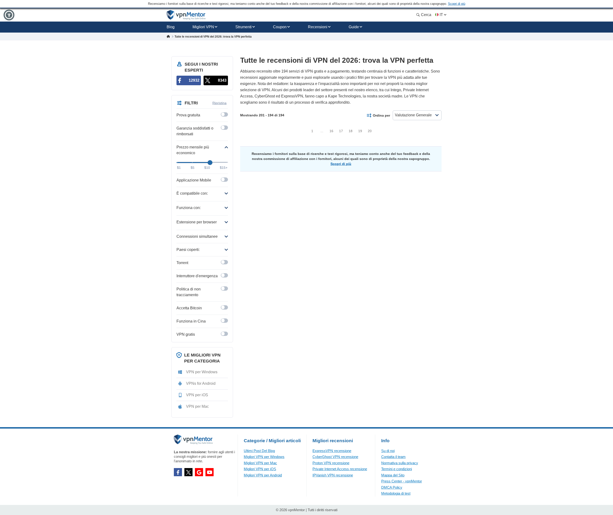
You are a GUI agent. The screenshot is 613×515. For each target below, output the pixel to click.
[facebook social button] (178, 472)
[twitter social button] (188, 472)
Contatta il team (393, 457)
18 (350, 131)
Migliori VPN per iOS (260, 469)
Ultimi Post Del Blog (259, 451)
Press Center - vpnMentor (401, 481)
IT (441, 15)
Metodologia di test (395, 493)
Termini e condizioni (396, 469)
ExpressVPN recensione (331, 451)
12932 (194, 80)
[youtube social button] (209, 472)
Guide (354, 27)
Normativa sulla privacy (399, 463)
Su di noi (388, 451)
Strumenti (243, 27)
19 (360, 131)
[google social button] (199, 472)
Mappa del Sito (392, 475)
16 (331, 131)
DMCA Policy (391, 487)
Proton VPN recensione (330, 463)
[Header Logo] (186, 15)
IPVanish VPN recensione (332, 475)
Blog (171, 27)
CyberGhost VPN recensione (335, 457)
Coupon (280, 27)
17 (341, 131)
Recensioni (317, 27)
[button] (9, 15)
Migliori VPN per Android (263, 475)
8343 (222, 80)
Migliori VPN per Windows (264, 457)
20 (370, 131)
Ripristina (219, 103)
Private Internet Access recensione (339, 469)
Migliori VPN (203, 27)
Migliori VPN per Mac (260, 463)
